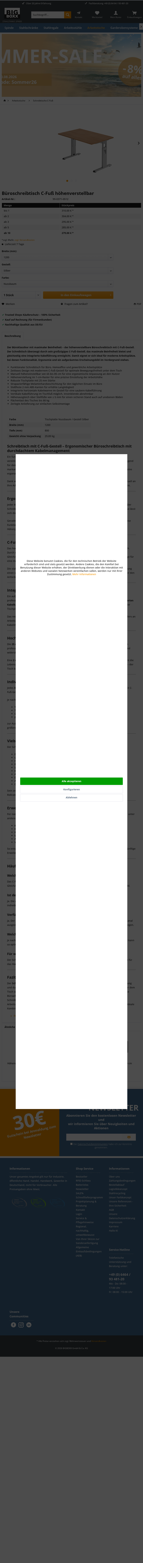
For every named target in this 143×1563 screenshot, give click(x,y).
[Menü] (137, 1513)
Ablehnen (71, 797)
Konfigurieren (71, 789)
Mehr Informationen (84, 574)
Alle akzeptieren (71, 781)
